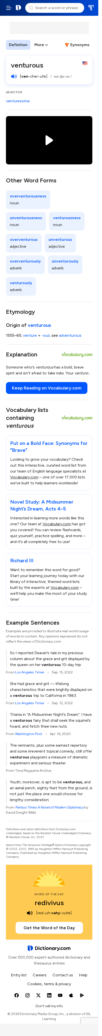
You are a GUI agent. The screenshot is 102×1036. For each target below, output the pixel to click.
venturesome (18, 101)
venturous (39, 325)
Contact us (62, 975)
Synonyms (79, 44)
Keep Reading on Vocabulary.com (46, 388)
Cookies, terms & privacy (49, 984)
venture (30, 335)
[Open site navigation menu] (9, 8)
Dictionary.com (18, 8)
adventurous (70, 335)
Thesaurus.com (91, 8)
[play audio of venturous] (14, 76)
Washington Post (28, 734)
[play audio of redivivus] (30, 913)
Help (83, 975)
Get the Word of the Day (49, 928)
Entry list (19, 975)
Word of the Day (49, 894)
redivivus (49, 902)
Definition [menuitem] (18, 44)
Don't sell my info (49, 1006)
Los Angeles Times (29, 672)
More (39, 44)
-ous (45, 335)
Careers (40, 975)
